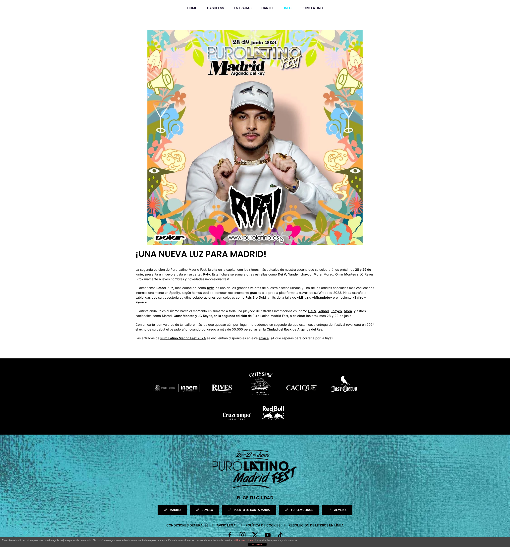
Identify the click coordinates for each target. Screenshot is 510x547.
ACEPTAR (257, 544)
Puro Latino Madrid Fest (188, 270)
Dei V (282, 274)
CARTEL (267, 8)
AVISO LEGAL (227, 525)
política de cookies (243, 540)
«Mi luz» (303, 297)
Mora (318, 274)
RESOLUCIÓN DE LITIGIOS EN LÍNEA (316, 525)
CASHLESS (215, 8)
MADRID (175, 510)
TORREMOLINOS (302, 510)
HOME (192, 8)
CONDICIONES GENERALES (187, 525)
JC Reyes (366, 274)
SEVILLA (207, 510)
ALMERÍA (340, 510)
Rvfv (206, 274)
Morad (328, 274)
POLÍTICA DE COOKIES (263, 525)
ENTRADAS (242, 8)
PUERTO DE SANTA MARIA (252, 510)
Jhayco (306, 274)
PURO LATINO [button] (312, 8)
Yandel (293, 274)
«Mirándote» (322, 297)
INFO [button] (287, 8)
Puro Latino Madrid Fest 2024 (183, 338)
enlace (264, 338)
